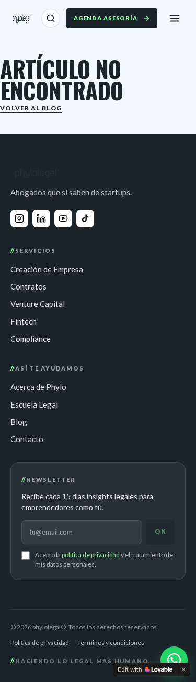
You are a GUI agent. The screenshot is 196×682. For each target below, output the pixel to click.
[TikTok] (85, 218)
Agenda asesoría (105, 18)
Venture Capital (37, 303)
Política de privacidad (39, 642)
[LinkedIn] (41, 218)
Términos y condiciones (110, 642)
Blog (18, 421)
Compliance (30, 338)
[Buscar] (50, 18)
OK (160, 531)
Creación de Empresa (46, 269)
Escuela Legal (34, 404)
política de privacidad (91, 555)
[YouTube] (63, 218)
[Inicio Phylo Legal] (21, 18)
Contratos (28, 286)
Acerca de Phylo (38, 386)
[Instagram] (19, 218)
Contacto (26, 439)
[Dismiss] (183, 669)
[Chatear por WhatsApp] (174, 660)
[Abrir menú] (175, 18)
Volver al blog (31, 108)
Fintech (23, 321)
